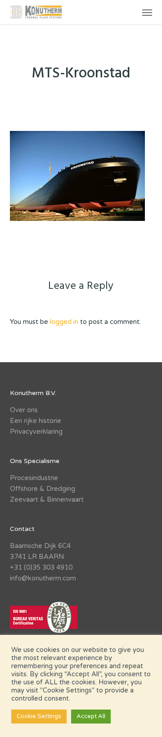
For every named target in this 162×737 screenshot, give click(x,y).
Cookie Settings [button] (39, 716)
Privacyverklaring (36, 431)
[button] (147, 12)
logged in (64, 322)
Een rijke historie (35, 421)
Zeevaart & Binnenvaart (47, 499)
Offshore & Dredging (42, 489)
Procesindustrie (34, 478)
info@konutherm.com (43, 578)
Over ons (24, 410)
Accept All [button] (90, 716)
